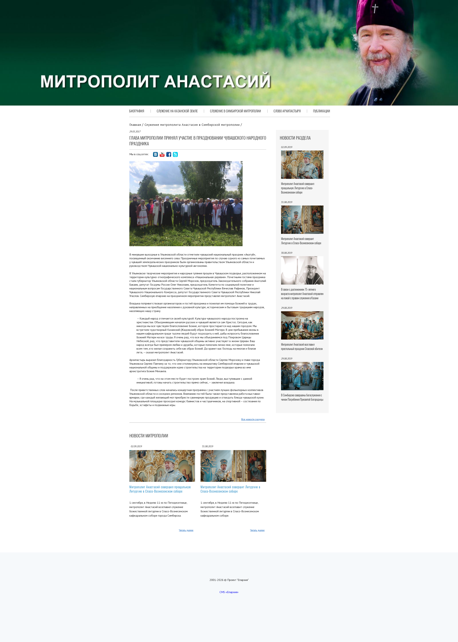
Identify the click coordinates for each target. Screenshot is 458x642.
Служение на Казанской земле (177, 111)
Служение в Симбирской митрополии (235, 111)
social (155, 154)
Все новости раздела (253, 419)
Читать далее (186, 530)
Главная (135, 125)
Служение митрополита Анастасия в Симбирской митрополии (192, 125)
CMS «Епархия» (229, 592)
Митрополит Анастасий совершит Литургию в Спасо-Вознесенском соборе (230, 489)
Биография (136, 111)
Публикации (321, 111)
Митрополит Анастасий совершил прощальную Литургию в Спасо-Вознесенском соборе (160, 489)
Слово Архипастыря (287, 111)
